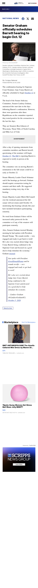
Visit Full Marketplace (28, 322)
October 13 (7, 156)
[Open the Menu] (3, 3)
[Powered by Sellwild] (32, 445)
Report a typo (8, 308)
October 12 (29, 92)
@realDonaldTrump (15, 261)
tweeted (12, 253)
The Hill (15, 156)
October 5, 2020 (14, 300)
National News (11, 18)
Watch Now (32, 3)
